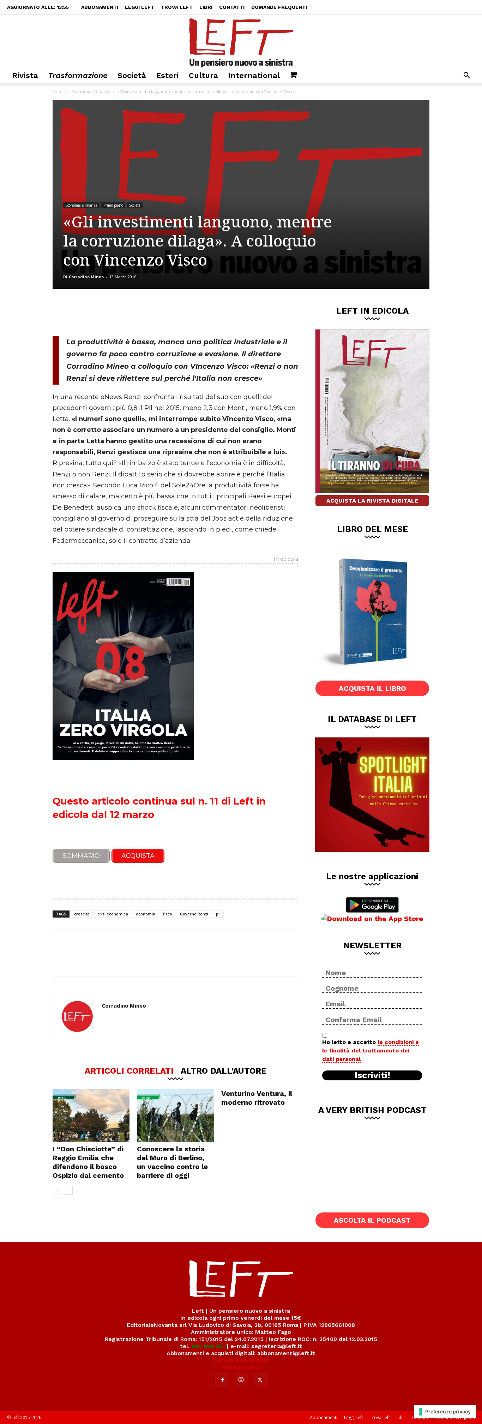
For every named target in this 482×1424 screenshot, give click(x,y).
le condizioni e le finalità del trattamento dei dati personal (370, 1050)
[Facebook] (103, 312)
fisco (167, 913)
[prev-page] (57, 1190)
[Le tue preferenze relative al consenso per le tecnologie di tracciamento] (445, 1411)
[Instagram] (241, 1380)
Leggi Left (139, 7)
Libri (205, 7)
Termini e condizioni (241, 1360)
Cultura (203, 75)
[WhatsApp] (149, 312)
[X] (126, 312)
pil (218, 913)
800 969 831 (208, 1346)
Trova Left (177, 7)
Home (59, 92)
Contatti (232, 7)
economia (145, 913)
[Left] (241, 41)
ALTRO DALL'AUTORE (223, 1070)
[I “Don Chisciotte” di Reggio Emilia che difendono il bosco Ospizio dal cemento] (91, 1115)
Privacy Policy (241, 1367)
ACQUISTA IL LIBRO (372, 688)
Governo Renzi (194, 913)
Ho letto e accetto (370, 1050)
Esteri (167, 75)
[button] (466, 76)
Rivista (25, 75)
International (254, 75)
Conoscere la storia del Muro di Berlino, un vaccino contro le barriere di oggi (172, 1162)
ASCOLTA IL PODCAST (372, 1220)
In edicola (285, 559)
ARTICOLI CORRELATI (129, 1070)
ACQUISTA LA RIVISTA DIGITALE (372, 500)
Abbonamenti (99, 7)
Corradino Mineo (86, 276)
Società (132, 75)
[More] (173, 312)
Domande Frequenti (279, 7)
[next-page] (68, 1190)
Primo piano (113, 205)
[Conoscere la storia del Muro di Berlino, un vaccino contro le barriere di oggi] (175, 1115)
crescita (82, 913)
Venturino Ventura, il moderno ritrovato (256, 1097)
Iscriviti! (372, 1075)
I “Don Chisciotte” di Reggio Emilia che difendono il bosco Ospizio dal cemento (88, 1162)
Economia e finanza (91, 92)
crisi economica (112, 913)
